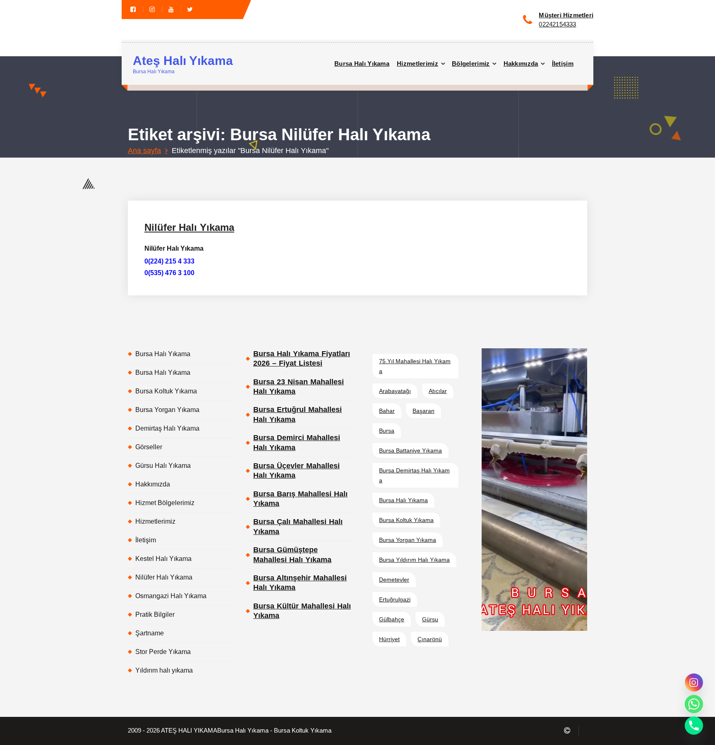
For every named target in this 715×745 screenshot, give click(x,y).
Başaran (423, 410)
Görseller (148, 446)
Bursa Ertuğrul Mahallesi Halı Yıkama (297, 414)
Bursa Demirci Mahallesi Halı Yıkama (296, 442)
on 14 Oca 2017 (194, 199)
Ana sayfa (144, 150)
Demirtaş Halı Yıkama (167, 428)
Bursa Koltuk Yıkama (166, 391)
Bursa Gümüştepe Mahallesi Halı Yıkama (292, 554)
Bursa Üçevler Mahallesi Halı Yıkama (296, 470)
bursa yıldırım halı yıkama (414, 559)
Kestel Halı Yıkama (163, 558)
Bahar (387, 410)
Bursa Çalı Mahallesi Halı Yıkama (298, 526)
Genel (271, 199)
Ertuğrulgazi (394, 599)
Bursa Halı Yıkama (361, 63)
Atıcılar (438, 391)
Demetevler (394, 579)
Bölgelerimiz (471, 63)
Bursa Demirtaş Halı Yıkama (414, 475)
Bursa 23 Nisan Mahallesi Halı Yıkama (298, 386)
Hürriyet (389, 639)
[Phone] (694, 725)
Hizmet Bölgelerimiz (164, 502)
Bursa (386, 430)
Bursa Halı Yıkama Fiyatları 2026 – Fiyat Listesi (301, 358)
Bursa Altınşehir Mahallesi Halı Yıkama (300, 583)
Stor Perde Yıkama (163, 651)
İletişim (562, 63)
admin (238, 199)
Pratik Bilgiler (155, 614)
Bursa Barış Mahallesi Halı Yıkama (300, 499)
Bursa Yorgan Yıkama (167, 409)
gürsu (430, 619)
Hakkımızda (521, 63)
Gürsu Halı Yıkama (163, 465)
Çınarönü (429, 639)
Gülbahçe (391, 619)
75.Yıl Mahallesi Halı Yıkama (415, 366)
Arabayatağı (395, 391)
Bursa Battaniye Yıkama (410, 450)
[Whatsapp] (694, 704)
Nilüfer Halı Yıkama (189, 227)
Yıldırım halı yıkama (164, 670)
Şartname (149, 633)
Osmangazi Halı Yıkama (170, 595)
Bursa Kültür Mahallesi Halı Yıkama (302, 611)
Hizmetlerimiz (417, 63)
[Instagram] (694, 682)
